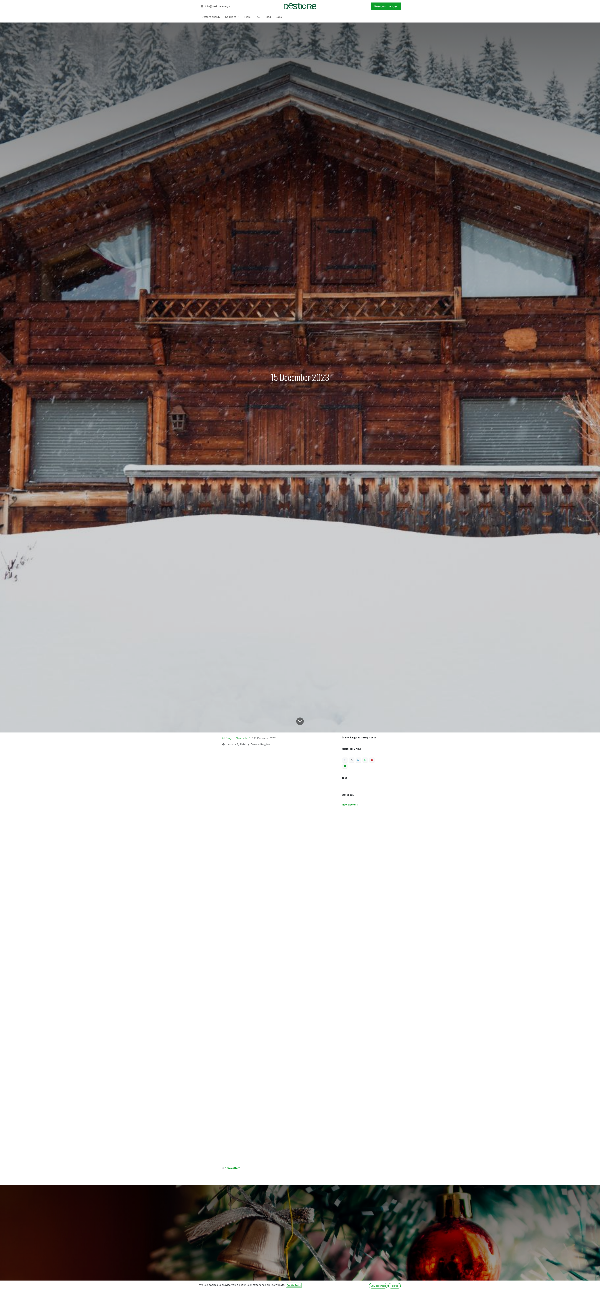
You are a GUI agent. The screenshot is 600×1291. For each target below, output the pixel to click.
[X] (351, 760)
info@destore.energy (217, 6)
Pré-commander (385, 6)
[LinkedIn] (358, 760)
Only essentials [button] (378, 1285)
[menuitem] (211, 18)
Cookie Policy (294, 1285)
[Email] (344, 765)
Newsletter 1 (243, 738)
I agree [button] (394, 1285)
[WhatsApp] (365, 760)
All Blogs (227, 738)
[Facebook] (344, 760)
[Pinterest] (372, 760)
